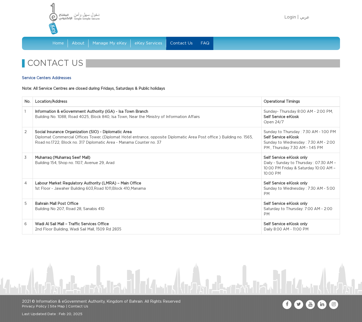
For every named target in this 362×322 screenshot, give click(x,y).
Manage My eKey (109, 43)
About (78, 43)
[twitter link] (298, 304)
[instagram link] (333, 304)
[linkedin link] (321, 304)
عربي (305, 17)
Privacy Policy (34, 306)
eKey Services (148, 43)
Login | (291, 17)
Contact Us (181, 43)
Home (58, 43)
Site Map (57, 306)
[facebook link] (287, 304)
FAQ (205, 43)
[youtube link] (310, 304)
